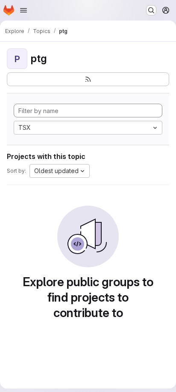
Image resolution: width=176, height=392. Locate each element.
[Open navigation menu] (23, 10)
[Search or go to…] (151, 10)
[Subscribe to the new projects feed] (88, 79)
